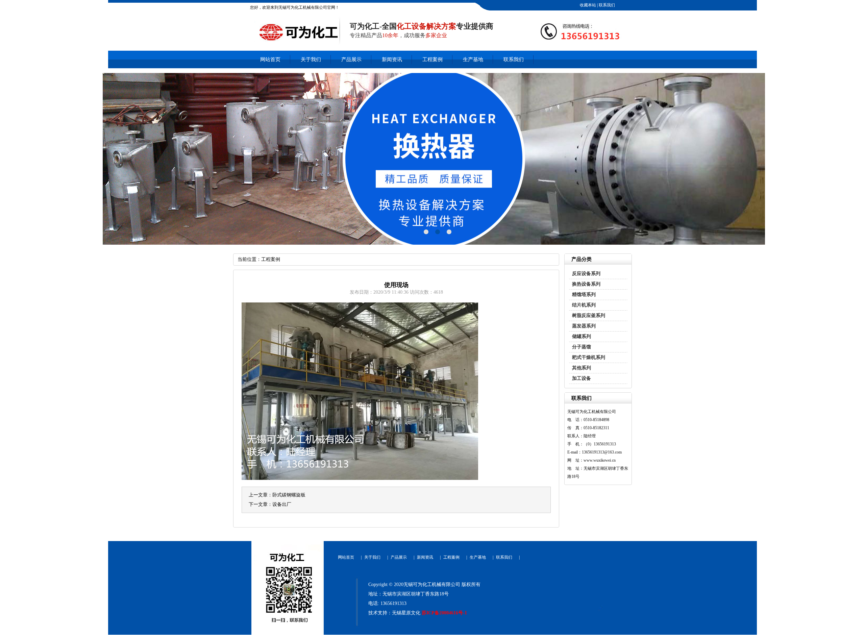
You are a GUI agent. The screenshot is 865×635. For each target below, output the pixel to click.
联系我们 (606, 5)
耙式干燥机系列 (588, 357)
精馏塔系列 (584, 294)
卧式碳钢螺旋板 (288, 494)
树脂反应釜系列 (588, 315)
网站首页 (270, 59)
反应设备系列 (586, 273)
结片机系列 (584, 305)
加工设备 (581, 378)
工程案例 (432, 59)
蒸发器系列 (584, 325)
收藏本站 (587, 5)
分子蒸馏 (581, 346)
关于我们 (311, 59)
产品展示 (351, 59)
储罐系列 (581, 336)
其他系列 (581, 367)
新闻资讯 (392, 59)
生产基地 (473, 59)
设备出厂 (281, 504)
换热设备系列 (586, 284)
